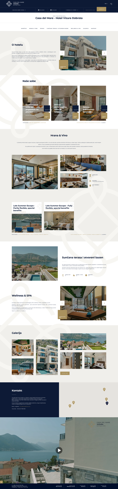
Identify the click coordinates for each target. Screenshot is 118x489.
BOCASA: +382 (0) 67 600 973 (19, 486)
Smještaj (24, 28)
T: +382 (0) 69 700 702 (17, 485)
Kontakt (93, 28)
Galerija (86, 28)
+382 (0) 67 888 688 (21, 408)
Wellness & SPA (76, 28)
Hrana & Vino (33, 28)
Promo (42, 28)
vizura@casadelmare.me (25, 406)
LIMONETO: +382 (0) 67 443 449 (20, 487)
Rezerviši (101, 9)
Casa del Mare (59, 486)
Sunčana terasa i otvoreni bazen (57, 28)
